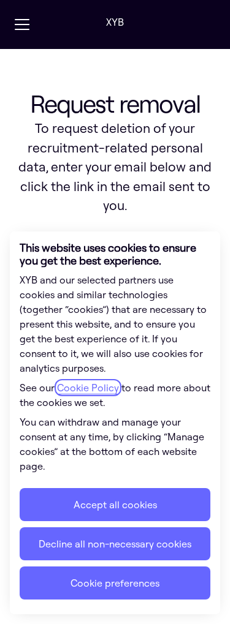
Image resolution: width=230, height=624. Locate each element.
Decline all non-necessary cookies (115, 544)
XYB (115, 22)
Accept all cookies (115, 504)
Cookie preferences (115, 583)
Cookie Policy (88, 388)
